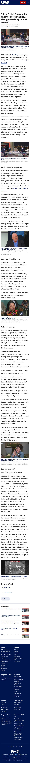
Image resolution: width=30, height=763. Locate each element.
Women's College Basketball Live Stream (18, 734)
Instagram (11, 747)
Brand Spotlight (17, 709)
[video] (25, 610)
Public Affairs (17, 688)
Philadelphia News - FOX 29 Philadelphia (5, 720)
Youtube (7, 587)
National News (4, 656)
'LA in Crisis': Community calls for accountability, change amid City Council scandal (15, 47)
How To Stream (17, 676)
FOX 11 (13, 24)
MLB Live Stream (18, 723)
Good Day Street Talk (6, 678)
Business (3, 706)
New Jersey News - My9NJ (5, 717)
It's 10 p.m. (16, 696)
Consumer (3, 702)
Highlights (8, 592)
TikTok (13, 747)
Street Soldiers (17, 702)
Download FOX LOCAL (17, 683)
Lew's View (16, 704)
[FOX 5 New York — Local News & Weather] (5, 2)
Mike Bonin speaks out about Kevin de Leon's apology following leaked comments (14, 249)
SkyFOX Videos (17, 707)
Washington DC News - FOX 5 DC (6, 723)
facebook (8, 747)
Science (3, 665)
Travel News (17, 656)
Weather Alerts (17, 653)
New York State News (6, 654)
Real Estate (3, 711)
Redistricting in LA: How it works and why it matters (14, 576)
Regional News (6, 715)
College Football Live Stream (19, 721)
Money (3, 700)
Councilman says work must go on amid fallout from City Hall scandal (14, 159)
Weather (17, 647)
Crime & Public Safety (6, 660)
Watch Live (23, 2)
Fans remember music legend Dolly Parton (9, 629)
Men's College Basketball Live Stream (17, 730)
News (3, 647)
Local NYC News (5, 653)
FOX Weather (17, 661)
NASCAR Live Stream (19, 725)
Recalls (2, 704)
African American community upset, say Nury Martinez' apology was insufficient (14, 460)
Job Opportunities (18, 686)
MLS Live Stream (18, 739)
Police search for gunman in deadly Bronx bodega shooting (11, 616)
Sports (2, 667)
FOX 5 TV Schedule (18, 679)
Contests (16, 691)
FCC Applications (18, 695)
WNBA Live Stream (18, 737)
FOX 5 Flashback (18, 706)
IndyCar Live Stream (18, 727)
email (22, 747)
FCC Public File (17, 693)
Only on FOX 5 (18, 700)
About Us (17, 674)
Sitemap (3, 670)
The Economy (4, 707)
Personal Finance (5, 709)
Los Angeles (16, 55)
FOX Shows (16, 681)
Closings (16, 651)
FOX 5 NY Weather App (18, 658)
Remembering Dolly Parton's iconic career (11, 608)
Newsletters (4, 668)
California (18, 24)
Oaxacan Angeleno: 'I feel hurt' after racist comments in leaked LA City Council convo (15, 317)
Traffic (15, 654)
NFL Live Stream (18, 718)
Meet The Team (17, 678)
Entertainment (4, 661)
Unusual (3, 663)
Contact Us (16, 689)
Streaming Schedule (5, 651)
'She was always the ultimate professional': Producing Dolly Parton (9, 622)
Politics (3, 658)
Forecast (16, 649)
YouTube (16, 747)
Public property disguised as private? (9, 634)
